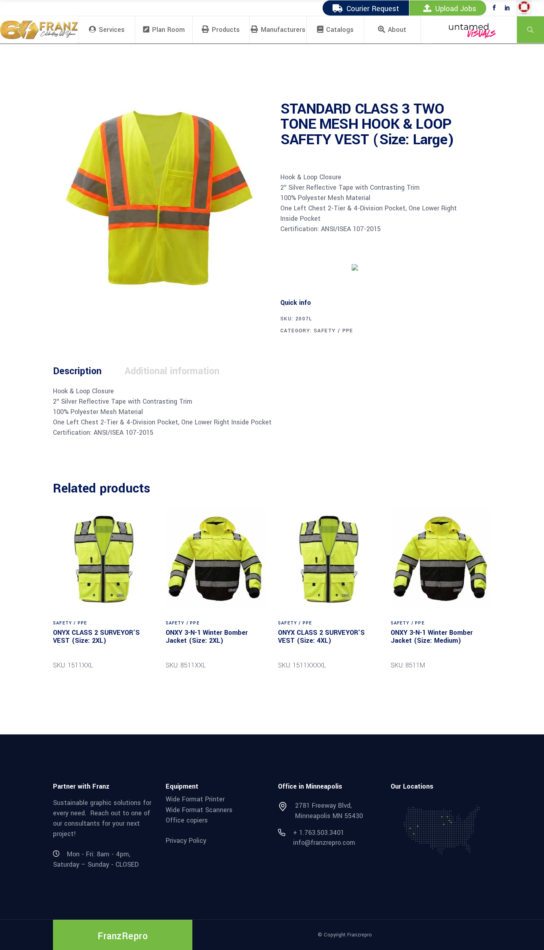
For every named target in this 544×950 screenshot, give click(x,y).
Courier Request (372, 9)
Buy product (310, 266)
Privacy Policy (186, 840)
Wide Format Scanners (199, 809)
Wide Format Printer (195, 799)
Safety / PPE (333, 330)
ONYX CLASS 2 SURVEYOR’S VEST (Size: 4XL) (321, 637)
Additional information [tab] (172, 371)
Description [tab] (77, 371)
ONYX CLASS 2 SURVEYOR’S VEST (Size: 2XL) (96, 637)
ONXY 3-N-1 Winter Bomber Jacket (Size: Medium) (432, 637)
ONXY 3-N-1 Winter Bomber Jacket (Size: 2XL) (207, 637)
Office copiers (187, 820)
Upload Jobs (455, 9)
